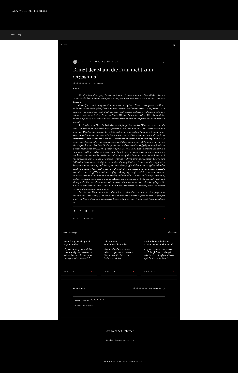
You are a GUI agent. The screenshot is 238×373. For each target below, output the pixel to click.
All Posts (64, 45)
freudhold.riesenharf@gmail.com (120, 340)
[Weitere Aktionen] (163, 61)
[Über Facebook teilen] (74, 211)
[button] (174, 45)
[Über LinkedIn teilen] (86, 211)
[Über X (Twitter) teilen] (80, 211)
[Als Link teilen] (92, 211)
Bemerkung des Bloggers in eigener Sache (77, 243)
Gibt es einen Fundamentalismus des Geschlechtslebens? (115, 243)
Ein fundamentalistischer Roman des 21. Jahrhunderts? (158, 243)
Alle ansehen (172, 232)
